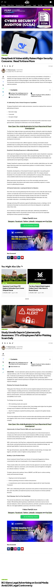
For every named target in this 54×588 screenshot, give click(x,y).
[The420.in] (27, 2)
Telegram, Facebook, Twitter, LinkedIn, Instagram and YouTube (40, 95)
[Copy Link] (13, 66)
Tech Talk (6, 283)
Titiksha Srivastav (12, 70)
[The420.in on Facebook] (8, 257)
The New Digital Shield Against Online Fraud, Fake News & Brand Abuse (13, 288)
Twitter (25, 221)
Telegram (11, 221)
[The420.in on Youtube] (22, 257)
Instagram (39, 221)
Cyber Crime (4, 55)
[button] (26, 299)
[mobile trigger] (2, 2)
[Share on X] (5, 66)
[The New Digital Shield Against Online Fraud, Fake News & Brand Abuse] (14, 276)
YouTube (49, 221)
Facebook (18, 221)
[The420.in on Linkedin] (18, 257)
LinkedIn (32, 221)
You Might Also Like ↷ (12, 266)
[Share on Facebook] (2, 66)
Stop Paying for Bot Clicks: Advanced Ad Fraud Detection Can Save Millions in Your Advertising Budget (39, 289)
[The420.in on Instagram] (15, 257)
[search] (48, 2)
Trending (12, 283)
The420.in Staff (7, 292)
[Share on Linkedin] (10, 66)
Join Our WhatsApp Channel (30, 225)
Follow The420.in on (15, 97)
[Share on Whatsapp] (7, 66)
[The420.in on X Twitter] (12, 257)
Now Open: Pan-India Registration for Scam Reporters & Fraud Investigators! (18, 94)
